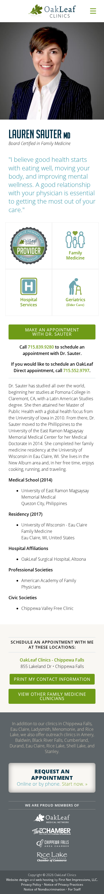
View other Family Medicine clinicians (52, 696)
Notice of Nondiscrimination (44, 889)
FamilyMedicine (75, 255)
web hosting (45, 879)
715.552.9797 (76, 370)
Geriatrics (75, 302)
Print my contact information (52, 679)
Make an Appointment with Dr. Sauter (52, 332)
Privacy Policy (31, 884)
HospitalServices (28, 302)
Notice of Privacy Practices (63, 884)
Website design (17, 879)
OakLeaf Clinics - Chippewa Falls (52, 660)
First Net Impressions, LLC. (78, 879)
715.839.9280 (41, 347)
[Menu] (93, 11)
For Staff (74, 889)
